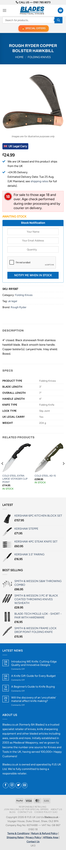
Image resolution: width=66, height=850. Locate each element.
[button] (4, 10)
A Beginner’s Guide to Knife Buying (33, 686)
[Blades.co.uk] (32, 10)
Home (19, 57)
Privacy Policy (33, 837)
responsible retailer (14, 773)
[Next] (63, 470)
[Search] (58, 20)
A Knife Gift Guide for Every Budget (33, 675)
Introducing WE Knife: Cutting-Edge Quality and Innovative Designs (34, 663)
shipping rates (39, 181)
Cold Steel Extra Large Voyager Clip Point (15, 478)
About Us (56, 809)
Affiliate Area (50, 837)
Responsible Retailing (32, 806)
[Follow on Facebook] (5, 785)
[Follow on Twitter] (18, 785)
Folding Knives (39, 57)
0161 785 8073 (41, 2)
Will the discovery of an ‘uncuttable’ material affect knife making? (33, 699)
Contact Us (25, 812)
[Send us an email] (25, 785)
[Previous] (2, 470)
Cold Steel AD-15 (45, 475)
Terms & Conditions (18, 833)
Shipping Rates (15, 837)
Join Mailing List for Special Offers (26, 809)
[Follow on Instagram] (12, 785)
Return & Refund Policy (44, 833)
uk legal (12, 301)
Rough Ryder (18, 307)
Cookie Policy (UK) (45, 812)
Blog (12, 812)
